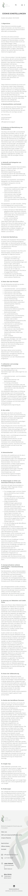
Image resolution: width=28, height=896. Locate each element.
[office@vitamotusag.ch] (2, 855)
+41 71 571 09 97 (8, 858)
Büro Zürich (7, 874)
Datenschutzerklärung (14, 888)
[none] (23, 5)
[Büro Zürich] (2, 876)
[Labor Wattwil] (2, 863)
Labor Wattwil (8, 863)
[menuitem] (23, 5)
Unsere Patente (6, 838)
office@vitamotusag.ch (8, 122)
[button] (15, 5)
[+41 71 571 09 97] (2, 858)
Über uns (4, 832)
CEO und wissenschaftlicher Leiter (11, 835)
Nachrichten (5, 843)
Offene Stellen (5, 846)
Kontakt (3, 849)
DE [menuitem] (22, 5)
